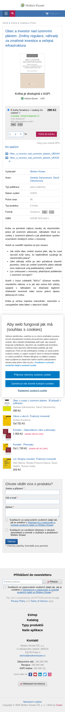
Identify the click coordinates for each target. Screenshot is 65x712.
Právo (33, 23)
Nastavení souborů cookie (32, 390)
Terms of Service (39, 601)
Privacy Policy (18, 601)
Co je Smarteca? (18, 119)
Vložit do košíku (46, 134)
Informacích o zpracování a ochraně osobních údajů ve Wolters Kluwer (33, 523)
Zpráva (9, 507)
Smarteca (35, 212)
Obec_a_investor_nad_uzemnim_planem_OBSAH (34, 153)
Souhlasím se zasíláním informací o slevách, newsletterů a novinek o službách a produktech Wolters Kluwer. (34, 532)
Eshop (14, 23)
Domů (5, 23)
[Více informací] (20, 113)
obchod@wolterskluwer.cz (33, 655)
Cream (59, 705)
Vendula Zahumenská (41, 177)
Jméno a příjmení (14, 488)
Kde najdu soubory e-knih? (22, 121)
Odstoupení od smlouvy (33, 683)
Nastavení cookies (32, 702)
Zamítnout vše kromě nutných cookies (32, 383)
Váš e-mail (11, 498)
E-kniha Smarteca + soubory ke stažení (33, 111)
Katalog (24, 23)
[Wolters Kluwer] (32, 5)
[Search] (12, 13)
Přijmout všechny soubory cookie (32, 374)
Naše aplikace (32, 630)
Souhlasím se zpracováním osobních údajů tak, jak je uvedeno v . (34, 522)
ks (26, 134)
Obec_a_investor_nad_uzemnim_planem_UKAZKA (34, 160)
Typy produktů (32, 625)
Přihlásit (53, 582)
